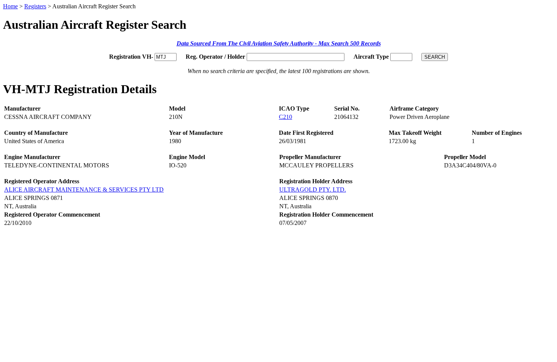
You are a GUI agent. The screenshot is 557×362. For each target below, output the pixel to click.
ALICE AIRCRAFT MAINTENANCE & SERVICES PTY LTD (84, 189)
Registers (35, 6)
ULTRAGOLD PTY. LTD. (312, 189)
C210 (285, 117)
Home (10, 6)
